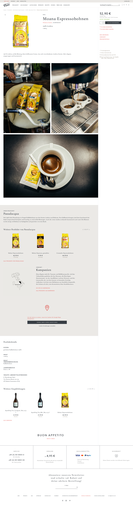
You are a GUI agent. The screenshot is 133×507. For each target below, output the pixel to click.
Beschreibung (104, 34)
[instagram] (66, 501)
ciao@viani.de (112, 495)
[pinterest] (70, 501)
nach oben (51, 438)
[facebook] (62, 501)
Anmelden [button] (127, 1)
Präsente (25, 495)
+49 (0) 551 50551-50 (17, 460)
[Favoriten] (126, 5)
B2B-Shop (6, 1)
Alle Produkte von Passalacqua (13, 261)
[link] (15, 5)
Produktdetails (104, 39)
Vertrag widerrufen (86, 495)
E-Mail (66, 485)
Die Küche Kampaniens (43, 288)
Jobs (18, 495)
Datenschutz (48, 495)
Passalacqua (47, 22)
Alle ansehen (7, 420)
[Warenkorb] (129, 5)
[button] (124, 5)
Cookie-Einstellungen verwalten (47, 326)
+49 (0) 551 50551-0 (16, 455)
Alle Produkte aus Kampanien (45, 290)
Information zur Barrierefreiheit (70, 495)
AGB (32, 495)
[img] (6, 5)
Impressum (38, 495)
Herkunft (103, 37)
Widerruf (56, 495)
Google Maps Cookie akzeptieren (47, 322)
